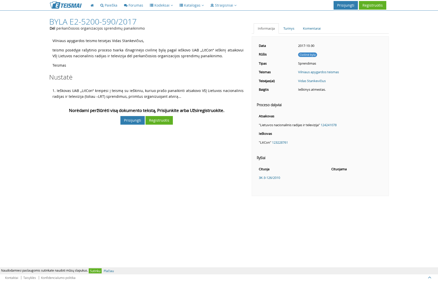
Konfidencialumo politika (58, 277)
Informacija (266, 28)
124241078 (329, 125)
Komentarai (312, 28)
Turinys (288, 28)
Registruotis (372, 5)
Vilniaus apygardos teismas (318, 72)
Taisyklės (29, 277)
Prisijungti (345, 5)
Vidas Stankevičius (312, 81)
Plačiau (109, 271)
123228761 (280, 142)
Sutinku (95, 271)
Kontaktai (11, 277)
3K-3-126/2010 (269, 177)
